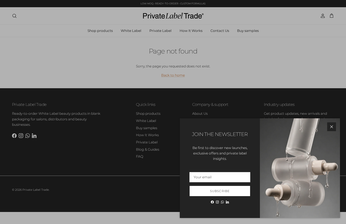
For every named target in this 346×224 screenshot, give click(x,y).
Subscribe (220, 191)
